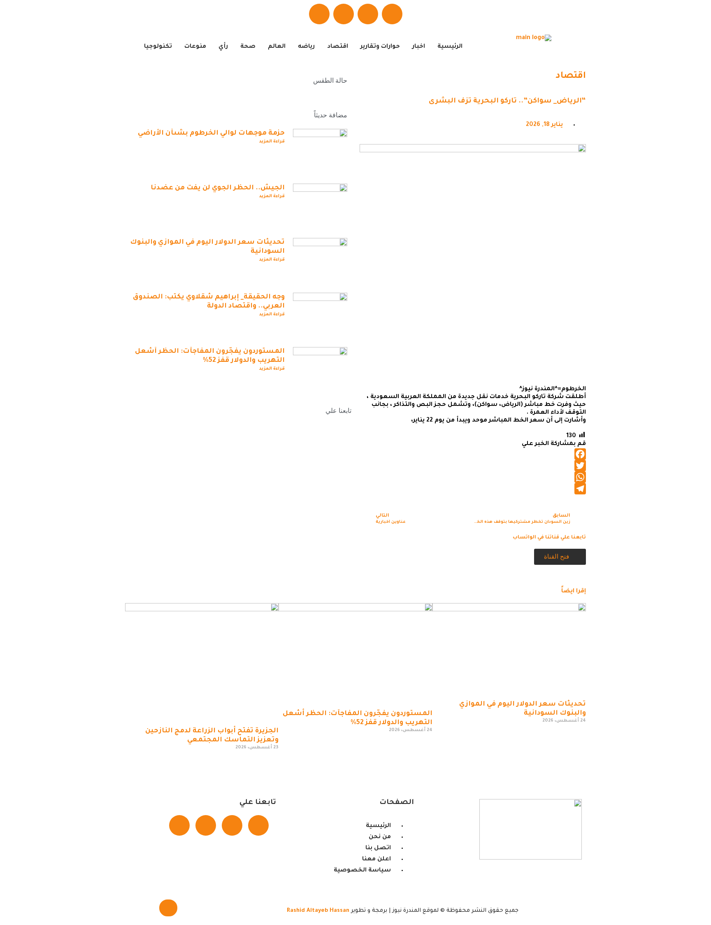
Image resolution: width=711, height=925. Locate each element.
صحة (248, 47)
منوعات (195, 47)
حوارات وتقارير (380, 47)
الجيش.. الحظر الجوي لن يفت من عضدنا (218, 188)
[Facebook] (392, 14)
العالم (277, 47)
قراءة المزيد (272, 141)
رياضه (306, 47)
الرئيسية (449, 47)
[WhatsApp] (473, 477)
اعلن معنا (309, 522)
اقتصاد (337, 47)
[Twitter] (368, 14)
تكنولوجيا (158, 47)
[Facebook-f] (258, 825)
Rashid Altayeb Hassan (318, 911)
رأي (223, 47)
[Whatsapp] (343, 14)
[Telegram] (319, 14)
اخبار (418, 47)
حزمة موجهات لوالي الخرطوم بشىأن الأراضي (211, 133)
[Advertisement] (473, 321)
